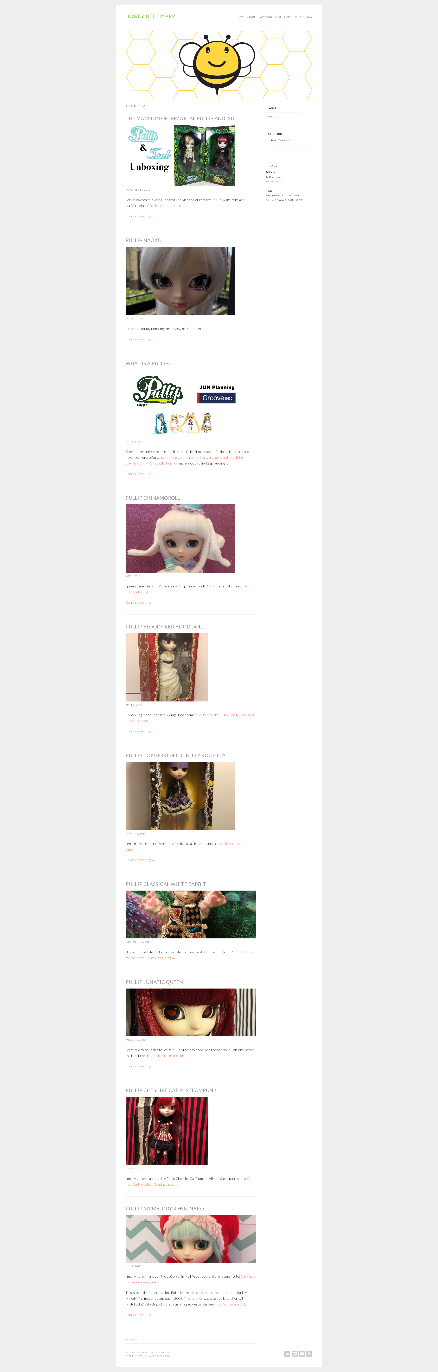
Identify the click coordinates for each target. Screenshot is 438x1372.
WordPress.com (159, 1356)
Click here (133, 329)
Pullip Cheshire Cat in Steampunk (171, 1090)
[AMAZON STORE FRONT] (309, 1354)
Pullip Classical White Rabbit (166, 884)
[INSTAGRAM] (294, 1354)
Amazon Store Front (276, 17)
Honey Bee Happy (151, 16)
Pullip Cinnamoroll (153, 498)
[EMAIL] (287, 1354)
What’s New (303, 17)
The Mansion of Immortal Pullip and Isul (181, 118)
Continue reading (140, 216)
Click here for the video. (164, 205)
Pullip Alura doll (233, 1304)
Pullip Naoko (144, 240)
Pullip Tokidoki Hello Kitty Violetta (176, 755)
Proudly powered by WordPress (147, 1352)
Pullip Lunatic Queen (154, 982)
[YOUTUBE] (301, 1354)
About (252, 17)
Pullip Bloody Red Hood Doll (165, 626)
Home (241, 17)
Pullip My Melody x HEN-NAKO (165, 1208)
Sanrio (205, 1292)
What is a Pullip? (148, 363)
